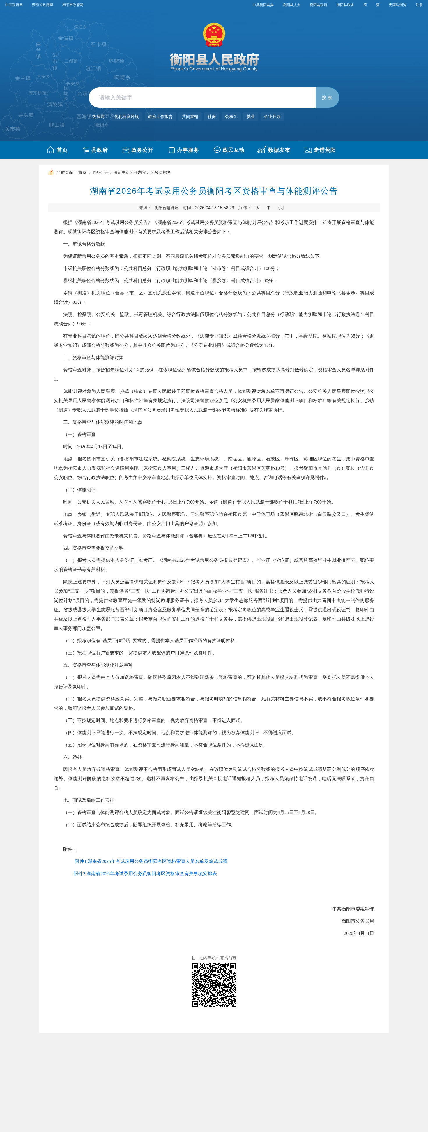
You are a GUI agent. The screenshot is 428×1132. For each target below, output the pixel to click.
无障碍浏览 (397, 5)
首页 (62, 150)
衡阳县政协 (345, 5)
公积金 (231, 116)
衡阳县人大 (291, 5)
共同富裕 (190, 116)
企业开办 (272, 116)
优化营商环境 (126, 116)
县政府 (99, 150)
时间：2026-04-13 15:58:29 (208, 207)
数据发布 (279, 150)
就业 (251, 116)
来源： (159, 207)
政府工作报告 (160, 116)
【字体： (260, 207)
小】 (282, 207)
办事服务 (188, 150)
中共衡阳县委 (263, 5)
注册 (419, 5)
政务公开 (143, 150)
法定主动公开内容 (129, 172)
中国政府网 (14, 5)
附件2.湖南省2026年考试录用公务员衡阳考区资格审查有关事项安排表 (145, 873)
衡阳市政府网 (72, 5)
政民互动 (234, 150)
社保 (212, 116)
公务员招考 (161, 172)
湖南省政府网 (42, 5)
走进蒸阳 (325, 150)
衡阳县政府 (318, 5)
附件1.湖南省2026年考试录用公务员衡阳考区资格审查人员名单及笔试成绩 (151, 861)
